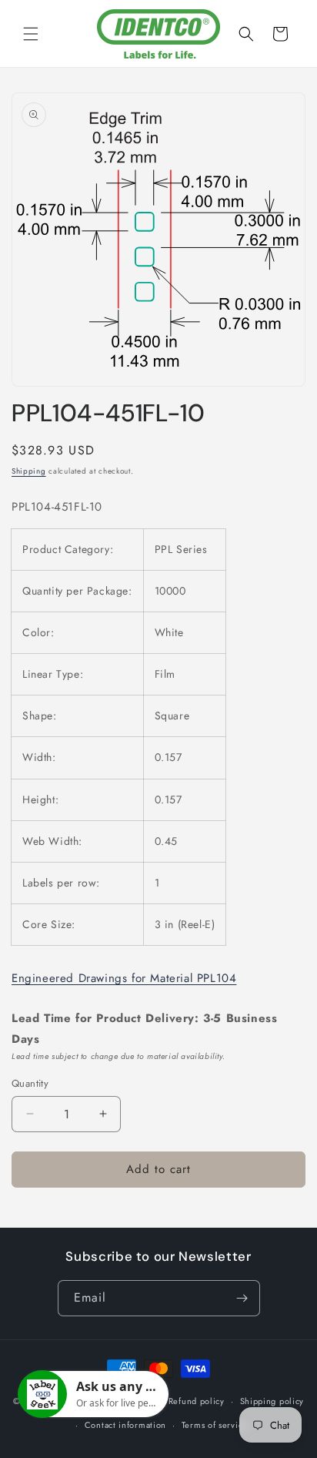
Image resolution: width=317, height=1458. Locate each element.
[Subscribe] (242, 1298)
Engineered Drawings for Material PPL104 (124, 978)
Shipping (29, 471)
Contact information (125, 1425)
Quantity (30, 1083)
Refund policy (197, 1401)
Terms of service (215, 1425)
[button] (31, 34)
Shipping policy (272, 1401)
